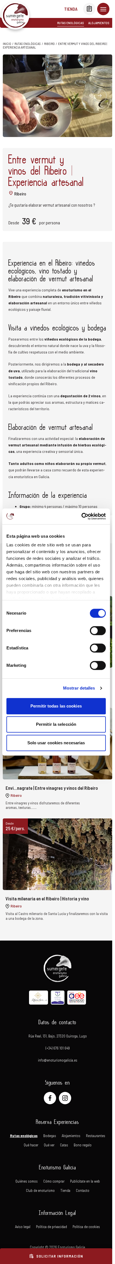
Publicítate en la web (85, 1181)
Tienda (71, 9)
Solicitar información (56, 1256)
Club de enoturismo (40, 1190)
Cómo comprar (53, 1181)
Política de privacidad (51, 1227)
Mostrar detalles (79, 688)
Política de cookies (86, 1227)
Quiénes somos (26, 1181)
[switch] (98, 630)
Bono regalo (83, 1145)
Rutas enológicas (70, 23)
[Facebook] (50, 1098)
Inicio (7, 43)
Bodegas (49, 1136)
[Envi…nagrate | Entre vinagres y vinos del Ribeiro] (57, 762)
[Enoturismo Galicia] (15, 15)
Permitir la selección (56, 724)
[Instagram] (65, 1098)
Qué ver (49, 1145)
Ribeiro (49, 43)
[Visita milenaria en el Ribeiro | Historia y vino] (57, 872)
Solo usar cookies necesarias (56, 742)
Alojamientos (98, 23)
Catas (64, 1145)
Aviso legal (22, 1227)
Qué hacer (31, 1145)
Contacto (82, 1190)
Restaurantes (95, 1136)
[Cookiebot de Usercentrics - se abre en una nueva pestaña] (81, 516)
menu (103, 9)
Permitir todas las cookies (56, 706)
